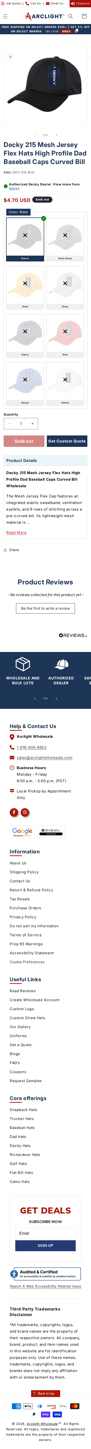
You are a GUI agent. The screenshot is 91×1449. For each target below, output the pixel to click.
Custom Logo (22, 1008)
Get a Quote (21, 1044)
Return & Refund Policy (31, 890)
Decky (14, 188)
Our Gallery (20, 1026)
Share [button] (14, 550)
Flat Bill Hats (21, 1172)
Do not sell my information (34, 926)
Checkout (83, 3)
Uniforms (18, 1035)
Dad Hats (18, 1136)
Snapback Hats (23, 1109)
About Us (18, 863)
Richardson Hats (25, 1154)
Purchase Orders (25, 908)
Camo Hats (20, 1181)
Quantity (11, 414)
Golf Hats (18, 1163)
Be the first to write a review (45, 608)
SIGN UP (45, 1245)
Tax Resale (20, 899)
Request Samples (26, 1080)
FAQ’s (15, 1062)
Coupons (18, 1071)
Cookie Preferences (27, 962)
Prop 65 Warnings (26, 944)
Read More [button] (16, 532)
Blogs (15, 1053)
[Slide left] (35, 135)
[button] (5, 16)
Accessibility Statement (32, 953)
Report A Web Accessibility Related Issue (45, 1286)
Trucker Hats (22, 1118)
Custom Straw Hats (27, 1017)
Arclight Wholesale (42, 1424)
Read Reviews (23, 991)
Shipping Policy (24, 872)
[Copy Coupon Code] (76, 31)
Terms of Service (26, 935)
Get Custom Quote (67, 441)
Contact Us (20, 881)
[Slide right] (56, 135)
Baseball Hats (22, 1127)
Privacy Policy (23, 917)
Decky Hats (20, 1145)
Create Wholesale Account (34, 1000)
